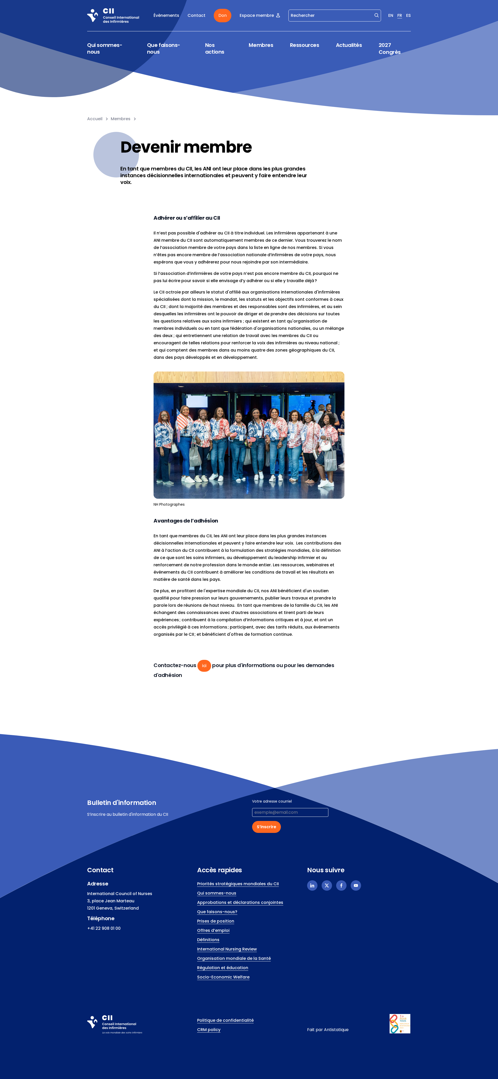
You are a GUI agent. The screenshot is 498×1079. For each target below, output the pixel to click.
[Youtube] (356, 885)
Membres (261, 45)
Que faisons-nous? (217, 912)
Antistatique (336, 1030)
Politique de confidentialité (225, 1020)
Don (222, 15)
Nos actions (214, 48)
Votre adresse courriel (272, 801)
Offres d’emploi (213, 930)
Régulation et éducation (222, 968)
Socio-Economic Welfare (223, 977)
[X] (327, 885)
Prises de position (215, 921)
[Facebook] (341, 885)
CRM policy (208, 1030)
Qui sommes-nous (104, 48)
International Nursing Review (227, 949)
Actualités (349, 45)
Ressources (304, 45)
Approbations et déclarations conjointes (240, 902)
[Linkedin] (312, 885)
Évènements (166, 15)
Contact (196, 15)
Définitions (208, 940)
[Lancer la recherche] (377, 15)
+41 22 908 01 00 (104, 928)
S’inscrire (266, 827)
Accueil (94, 119)
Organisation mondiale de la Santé (234, 958)
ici (204, 666)
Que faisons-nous (163, 48)
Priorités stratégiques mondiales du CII (238, 884)
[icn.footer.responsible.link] (400, 1024)
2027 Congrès (390, 48)
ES (408, 15)
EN (390, 15)
